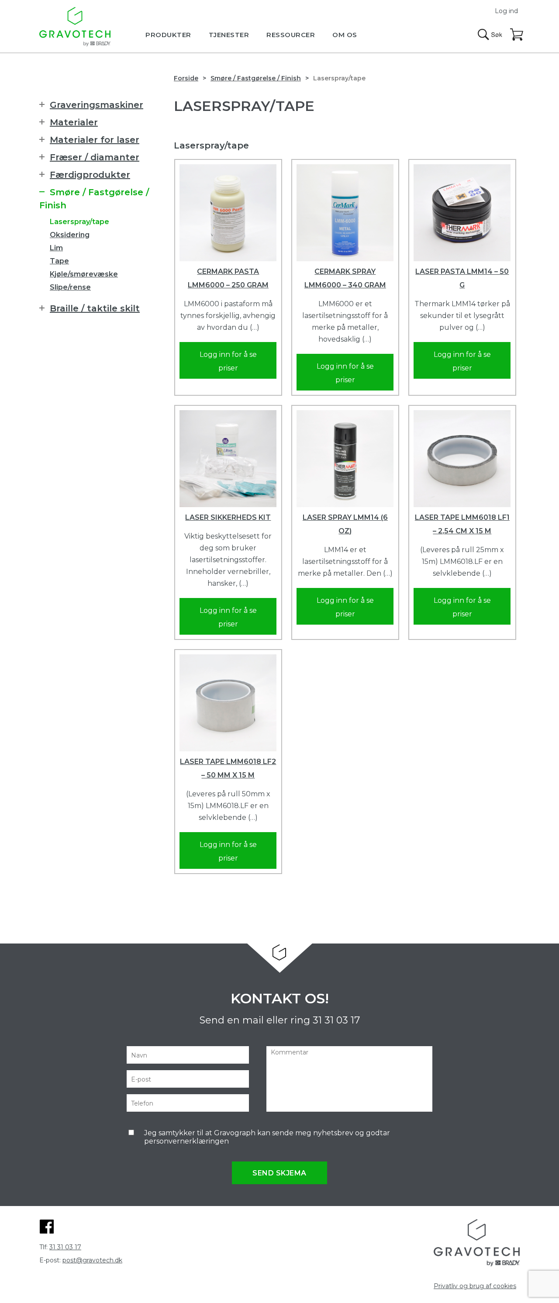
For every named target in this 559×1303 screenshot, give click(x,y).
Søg (490, 34)
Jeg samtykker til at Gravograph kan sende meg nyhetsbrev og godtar (267, 1137)
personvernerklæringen (186, 1141)
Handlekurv (517, 34)
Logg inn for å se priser (228, 361)
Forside (186, 78)
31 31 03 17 (336, 1020)
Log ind (506, 11)
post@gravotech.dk (92, 1260)
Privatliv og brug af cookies (475, 1286)
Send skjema (279, 1173)
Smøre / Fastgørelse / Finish (255, 78)
